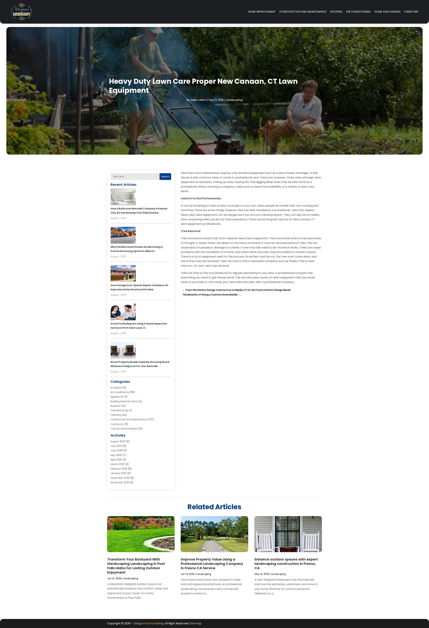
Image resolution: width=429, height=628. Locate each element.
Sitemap (195, 623)
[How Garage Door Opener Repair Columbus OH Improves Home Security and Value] (123, 274)
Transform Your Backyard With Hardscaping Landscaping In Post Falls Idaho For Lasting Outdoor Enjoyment (136, 566)
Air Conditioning (358, 12)
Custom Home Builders (124, 428)
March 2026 (117, 464)
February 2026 (119, 468)
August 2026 (118, 441)
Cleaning (116, 415)
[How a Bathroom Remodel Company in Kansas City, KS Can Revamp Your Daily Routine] (123, 197)
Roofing (336, 12)
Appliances (117, 396)
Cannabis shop (119, 410)
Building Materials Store (124, 401)
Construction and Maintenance (302, 12)
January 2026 (118, 473)
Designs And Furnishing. (148, 623)
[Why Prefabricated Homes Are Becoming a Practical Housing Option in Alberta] (123, 236)
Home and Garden (387, 12)
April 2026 (116, 459)
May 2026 (116, 455)
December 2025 (120, 478)
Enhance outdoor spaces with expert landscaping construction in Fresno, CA (286, 563)
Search (165, 176)
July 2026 (116, 446)
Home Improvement (262, 12)
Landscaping (234, 100)
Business (115, 406)
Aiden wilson (199, 100)
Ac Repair (116, 387)
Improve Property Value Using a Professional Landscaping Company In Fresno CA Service (212, 563)
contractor (117, 424)
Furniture (411, 12)
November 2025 (120, 482)
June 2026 (117, 450)
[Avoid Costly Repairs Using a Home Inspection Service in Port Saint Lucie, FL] (123, 312)
